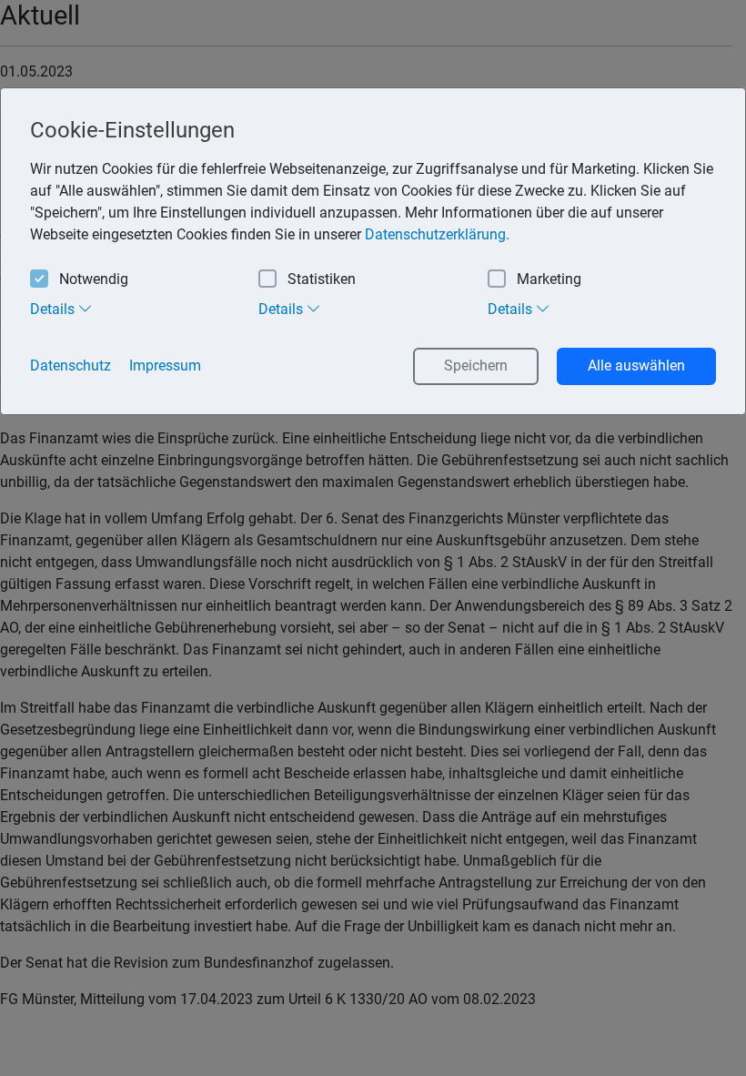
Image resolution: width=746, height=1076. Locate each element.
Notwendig (93, 279)
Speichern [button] (476, 365)
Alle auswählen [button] (636, 365)
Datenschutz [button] (70, 365)
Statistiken (321, 279)
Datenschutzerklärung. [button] (437, 234)
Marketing (549, 279)
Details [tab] (54, 309)
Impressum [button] (165, 365)
